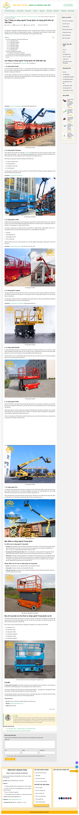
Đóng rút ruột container (67, 29)
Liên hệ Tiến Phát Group (41, 772)
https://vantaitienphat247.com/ (16, 703)
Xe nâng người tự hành (68, 90)
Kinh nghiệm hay (39, 799)
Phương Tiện (20, 10)
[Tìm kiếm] (76, 5)
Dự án (64, 51)
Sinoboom (27, 152)
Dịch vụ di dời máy (40, 793)
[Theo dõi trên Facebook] (59, 798)
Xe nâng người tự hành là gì (16, 175)
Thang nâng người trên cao (16, 246)
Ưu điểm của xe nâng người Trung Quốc (16, 52)
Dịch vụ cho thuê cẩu (40, 790)
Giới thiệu (38, 775)
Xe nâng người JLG (67, 88)
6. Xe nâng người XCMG (13, 48)
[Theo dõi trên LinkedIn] (68, 798)
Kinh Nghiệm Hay (67, 54)
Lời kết (7, 57)
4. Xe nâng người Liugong (13, 45)
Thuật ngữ (63, 10)
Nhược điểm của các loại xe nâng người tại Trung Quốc (19, 54)
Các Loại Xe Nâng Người (15, 106)
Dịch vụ (35, 10)
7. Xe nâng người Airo (12, 49)
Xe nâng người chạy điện (67, 82)
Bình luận (7, 739)
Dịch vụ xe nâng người (41, 796)
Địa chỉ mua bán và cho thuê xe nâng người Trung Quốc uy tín (18, 55)
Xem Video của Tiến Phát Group (67, 62)
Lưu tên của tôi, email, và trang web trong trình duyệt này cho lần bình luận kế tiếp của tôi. (26, 756)
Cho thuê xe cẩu (66, 23)
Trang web (42, 750)
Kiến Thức (56, 10)
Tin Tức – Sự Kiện (67, 56)
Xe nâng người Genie (67, 85)
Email (23, 750)
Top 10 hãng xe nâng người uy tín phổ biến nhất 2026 (18, 730)
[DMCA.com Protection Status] (56, 801)
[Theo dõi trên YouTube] (71, 798)
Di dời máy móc (65, 26)
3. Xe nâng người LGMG (13, 43)
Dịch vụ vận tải (39, 787)
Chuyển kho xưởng (66, 32)
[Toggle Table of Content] (52, 38)
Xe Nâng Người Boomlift (68, 76)
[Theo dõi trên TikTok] (62, 798)
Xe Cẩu (64, 72)
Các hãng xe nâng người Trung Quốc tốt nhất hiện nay (17, 39)
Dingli (24, 68)
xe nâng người (23, 63)
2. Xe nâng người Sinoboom (14, 42)
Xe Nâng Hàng (66, 74)
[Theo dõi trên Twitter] (64, 798)
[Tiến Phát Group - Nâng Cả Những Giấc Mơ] (6, 5)
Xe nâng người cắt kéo (68, 79)
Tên (6, 750)
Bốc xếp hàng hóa (66, 35)
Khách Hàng (71, 10)
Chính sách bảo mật (40, 778)
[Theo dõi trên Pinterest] (66, 798)
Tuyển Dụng (65, 59)
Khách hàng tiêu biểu (40, 801)
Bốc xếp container (66, 38)
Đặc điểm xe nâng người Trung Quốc (13, 51)
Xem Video (49, 10)
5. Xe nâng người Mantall (13, 46)
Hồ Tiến (11, 25)
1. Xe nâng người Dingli (13, 40)
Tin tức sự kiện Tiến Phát (41, 781)
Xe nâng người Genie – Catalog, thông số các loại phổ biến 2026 (21, 728)
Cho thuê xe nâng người (67, 20)
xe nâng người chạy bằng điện (17, 303)
